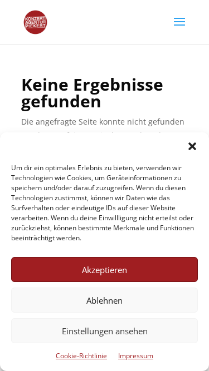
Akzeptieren (104, 269)
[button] (192, 146)
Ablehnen (104, 300)
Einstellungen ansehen (105, 331)
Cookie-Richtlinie (81, 355)
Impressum (135, 355)
